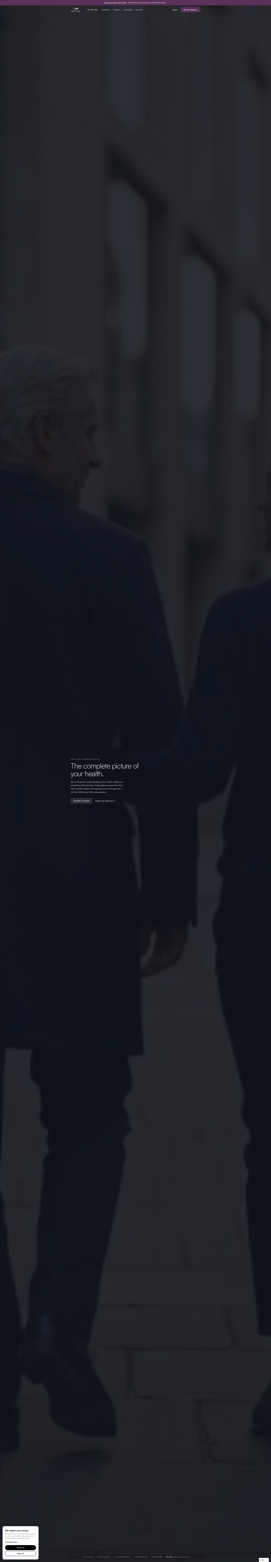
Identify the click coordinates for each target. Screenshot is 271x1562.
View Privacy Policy (11, 1542)
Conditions (105, 10)
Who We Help (92, 10)
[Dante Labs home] (75, 10)
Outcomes (139, 10)
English (262, 1560)
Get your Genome (190, 10)
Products (116, 10)
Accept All (20, 1547)
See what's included (81, 801)
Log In (174, 10)
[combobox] (264, 1560)
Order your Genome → (105, 801)
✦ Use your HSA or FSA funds (115, 2)
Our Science (128, 10)
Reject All (20, 1553)
